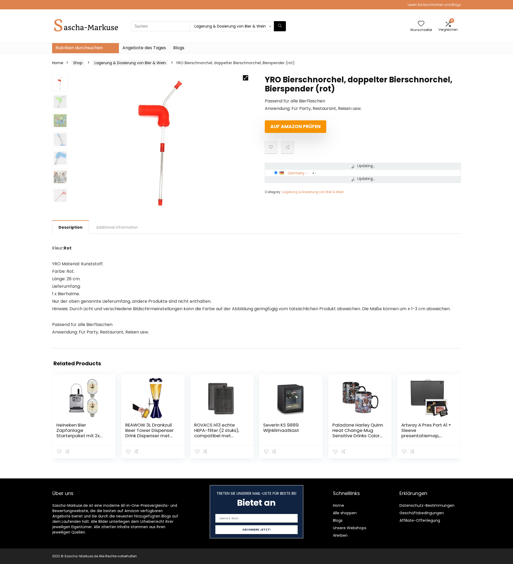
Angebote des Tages (144, 48)
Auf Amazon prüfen (295, 126)
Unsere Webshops (349, 528)
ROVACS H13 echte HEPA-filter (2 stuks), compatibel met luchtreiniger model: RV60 (216, 436)
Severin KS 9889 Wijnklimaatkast (281, 427)
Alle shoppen (345, 513)
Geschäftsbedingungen (421, 513)
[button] (245, 77)
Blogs (178, 48)
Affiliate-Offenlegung (419, 520)
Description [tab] (71, 227)
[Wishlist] (421, 24)
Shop (78, 63)
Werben (340, 535)
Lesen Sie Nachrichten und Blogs (434, 4)
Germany (296, 172)
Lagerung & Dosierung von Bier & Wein (130, 63)
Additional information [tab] (117, 227)
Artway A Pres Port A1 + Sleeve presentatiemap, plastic (426, 433)
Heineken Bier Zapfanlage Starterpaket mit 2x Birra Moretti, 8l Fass (78, 433)
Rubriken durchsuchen (79, 48)
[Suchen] (280, 26)
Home (57, 63)
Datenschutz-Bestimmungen (426, 505)
